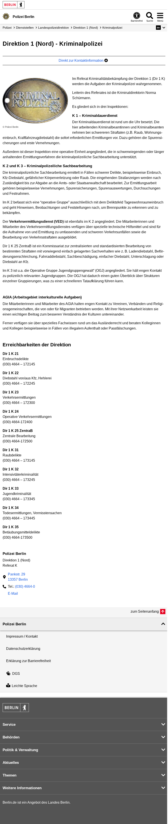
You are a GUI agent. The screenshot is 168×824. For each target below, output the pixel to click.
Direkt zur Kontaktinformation (81, 60)
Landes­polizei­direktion (53, 27)
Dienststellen (25, 27)
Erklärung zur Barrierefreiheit (28, 661)
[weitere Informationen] (6, 16)
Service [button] (9, 724)
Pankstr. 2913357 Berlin (18, 576)
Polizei (7, 27)
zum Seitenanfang (145, 611)
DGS (16, 673)
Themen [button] (9, 775)
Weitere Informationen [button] (22, 788)
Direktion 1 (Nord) (85, 27)
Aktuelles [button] (11, 763)
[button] (160, 27)
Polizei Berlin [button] (14, 624)
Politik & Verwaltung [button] (20, 750)
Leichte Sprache (24, 686)
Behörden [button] (11, 737)
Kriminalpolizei (112, 27)
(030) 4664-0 (25, 586)
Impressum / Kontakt (22, 636)
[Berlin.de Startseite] (13, 4)
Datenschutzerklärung (23, 648)
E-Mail (13, 594)
